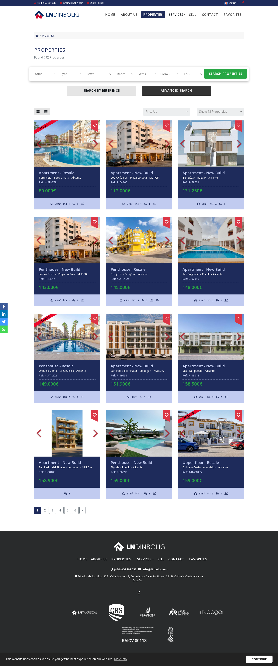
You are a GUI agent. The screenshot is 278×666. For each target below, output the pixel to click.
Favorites (233, 14)
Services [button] (176, 14)
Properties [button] (153, 14)
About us (129, 14)
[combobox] (42, 73)
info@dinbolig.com (73, 3)
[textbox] (43, 73)
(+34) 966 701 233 (46, 3)
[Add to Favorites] (94, 124)
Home (110, 14)
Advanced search (176, 90)
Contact (210, 14)
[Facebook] (243, 3)
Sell (192, 14)
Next (95, 143)
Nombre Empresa (56, 14)
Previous (38, 143)
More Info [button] (120, 659)
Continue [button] (259, 659)
